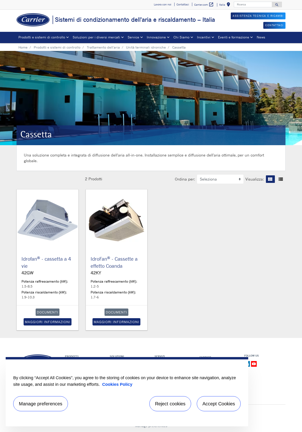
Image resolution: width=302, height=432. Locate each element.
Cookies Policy (117, 384)
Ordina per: (185, 179)
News (261, 37)
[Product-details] (47, 220)
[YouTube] (254, 363)
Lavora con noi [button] (162, 4)
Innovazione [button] (156, 37)
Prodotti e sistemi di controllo (57, 47)
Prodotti (95, 179)
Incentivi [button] (203, 37)
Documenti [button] (47, 312)
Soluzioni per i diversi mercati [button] (96, 37)
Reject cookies (170, 403)
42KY (96, 272)
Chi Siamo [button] (181, 37)
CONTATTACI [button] (274, 25)
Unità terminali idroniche (146, 47)
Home (23, 47)
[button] (270, 179)
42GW (27, 272)
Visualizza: (254, 179)
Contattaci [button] (182, 4)
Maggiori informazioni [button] (47, 322)
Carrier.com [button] (204, 4)
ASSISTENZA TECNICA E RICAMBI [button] (258, 15)
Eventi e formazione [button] (233, 37)
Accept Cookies (218, 403)
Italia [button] (225, 5)
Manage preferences (40, 403)
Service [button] (133, 37)
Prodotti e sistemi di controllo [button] (41, 37)
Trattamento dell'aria (103, 47)
